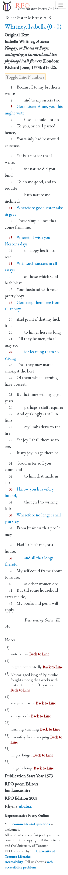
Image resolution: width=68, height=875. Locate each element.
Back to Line (39, 653)
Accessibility (14, 861)
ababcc (25, 806)
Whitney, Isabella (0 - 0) (33, 26)
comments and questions (31, 824)
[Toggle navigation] (60, 5)
